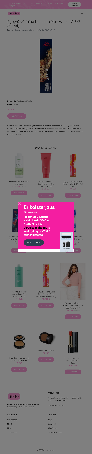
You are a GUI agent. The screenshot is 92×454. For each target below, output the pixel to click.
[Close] (19, 203)
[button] (34, 242)
